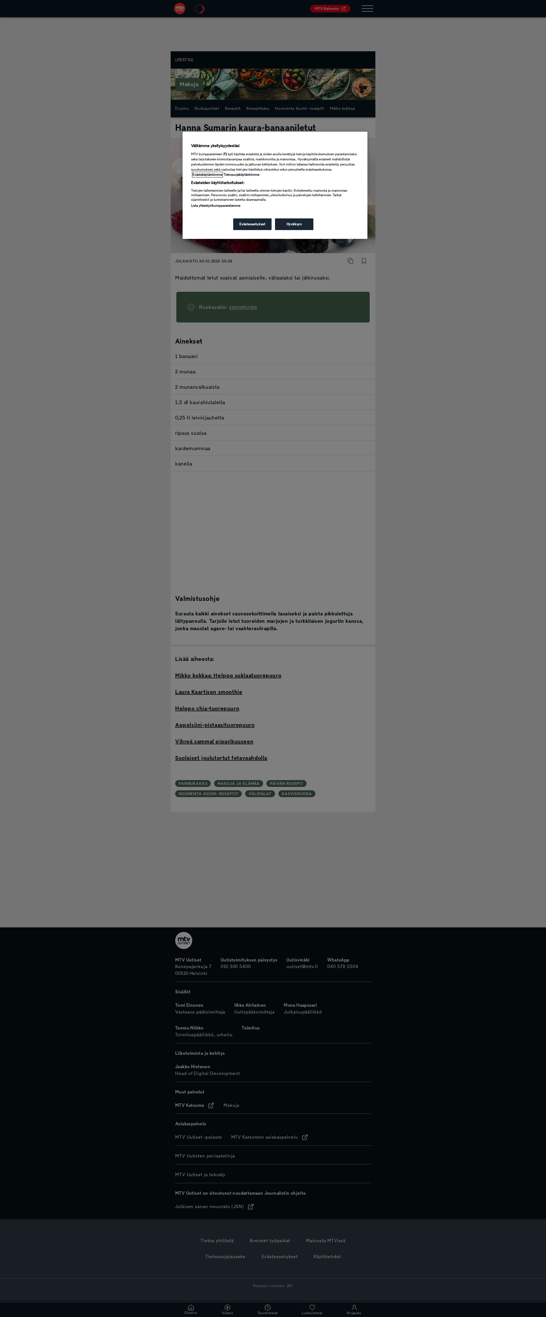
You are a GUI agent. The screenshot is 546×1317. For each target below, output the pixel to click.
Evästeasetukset (252, 224)
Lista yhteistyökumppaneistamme (215, 205)
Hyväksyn (294, 224)
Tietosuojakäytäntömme (241, 174)
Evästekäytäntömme (207, 174)
